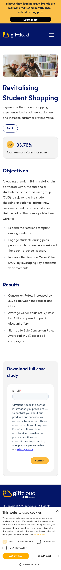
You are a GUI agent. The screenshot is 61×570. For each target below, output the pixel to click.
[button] (30, 564)
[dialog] (30, 538)
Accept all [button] (15, 555)
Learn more (30, 19)
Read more (39, 534)
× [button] (57, 511)
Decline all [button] (44, 555)
